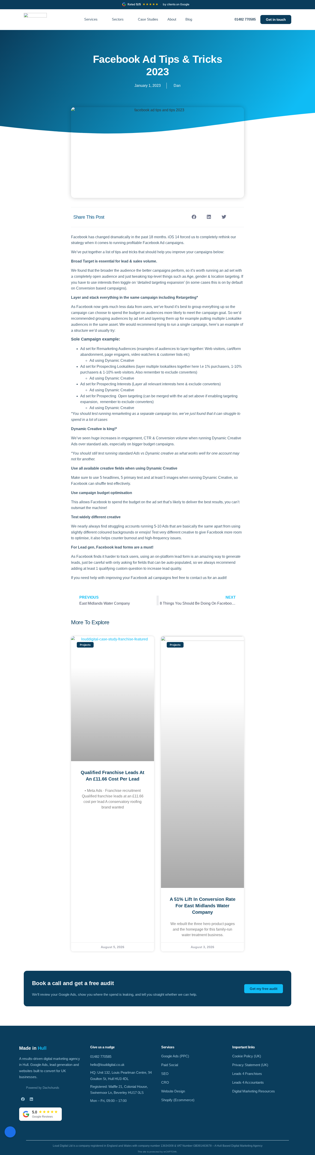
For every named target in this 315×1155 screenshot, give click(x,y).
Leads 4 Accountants (248, 1082)
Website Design (173, 1091)
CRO (165, 1082)
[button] (194, 217)
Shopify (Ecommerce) (177, 1100)
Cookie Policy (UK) (246, 1056)
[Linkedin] (31, 1099)
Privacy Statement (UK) (250, 1065)
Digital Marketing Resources (253, 1091)
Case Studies (148, 19)
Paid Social (169, 1065)
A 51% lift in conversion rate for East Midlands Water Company (202, 906)
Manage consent (10, 1131)
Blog (188, 19)
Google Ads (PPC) (175, 1056)
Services (91, 19)
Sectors (118, 19)
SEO (165, 1074)
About (171, 19)
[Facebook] (23, 1099)
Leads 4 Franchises (247, 1074)
